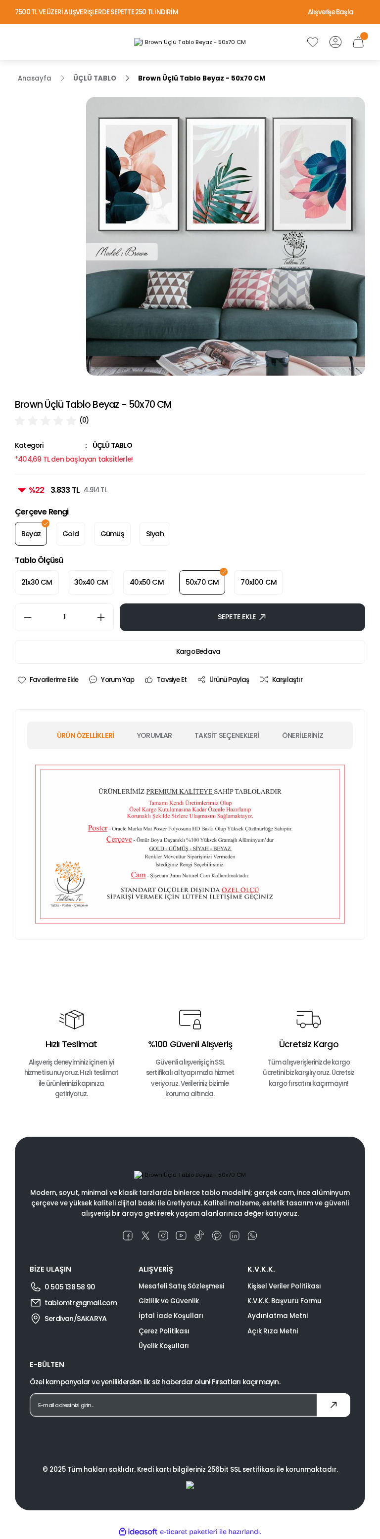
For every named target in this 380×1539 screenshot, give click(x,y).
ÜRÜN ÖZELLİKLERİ (85, 735)
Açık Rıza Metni (272, 1331)
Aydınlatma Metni (277, 1316)
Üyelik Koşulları (164, 1346)
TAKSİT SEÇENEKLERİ (226, 735)
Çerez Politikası (164, 1331)
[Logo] (190, 42)
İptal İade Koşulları (171, 1316)
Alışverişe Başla (330, 12)
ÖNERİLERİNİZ (302, 735)
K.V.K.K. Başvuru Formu (284, 1301)
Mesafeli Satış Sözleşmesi (181, 1286)
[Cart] (358, 42)
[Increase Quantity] (105, 617)
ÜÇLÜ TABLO (112, 445)
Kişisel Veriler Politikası (284, 1286)
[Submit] (333, 1405)
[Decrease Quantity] (24, 617)
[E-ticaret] (189, 1532)
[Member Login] (335, 42)
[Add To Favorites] (47, 680)
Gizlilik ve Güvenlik (169, 1301)
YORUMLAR (154, 735)
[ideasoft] (138, 1532)
